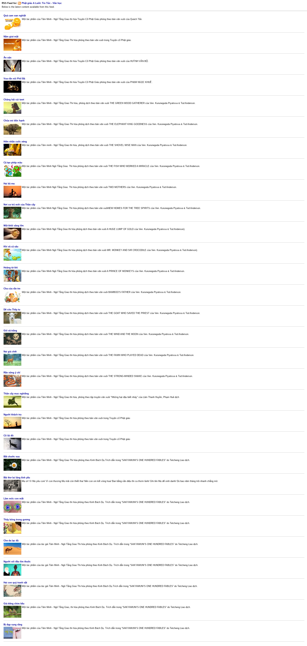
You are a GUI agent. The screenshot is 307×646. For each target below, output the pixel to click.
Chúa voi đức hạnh (14, 120)
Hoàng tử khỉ (11, 267)
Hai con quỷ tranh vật (15, 582)
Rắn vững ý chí (12, 372)
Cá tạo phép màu (13, 162)
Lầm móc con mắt (13, 498)
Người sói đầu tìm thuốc (17, 561)
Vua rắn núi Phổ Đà (14, 78)
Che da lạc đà (11, 540)
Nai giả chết (10, 351)
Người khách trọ (12, 414)
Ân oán (7, 57)
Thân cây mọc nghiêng (16, 393)
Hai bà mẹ (9, 183)
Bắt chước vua (12, 456)
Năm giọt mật (11, 36)
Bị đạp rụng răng (13, 624)
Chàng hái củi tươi (14, 99)
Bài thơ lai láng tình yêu (17, 477)
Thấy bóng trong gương (17, 519)
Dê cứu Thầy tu (12, 309)
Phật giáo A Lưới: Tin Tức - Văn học (42, 3)
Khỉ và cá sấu (11, 246)
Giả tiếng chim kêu (14, 603)
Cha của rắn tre (12, 288)
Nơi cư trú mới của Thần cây (19, 204)
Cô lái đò (9, 435)
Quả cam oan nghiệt (15, 15)
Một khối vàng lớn (14, 225)
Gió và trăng (10, 330)
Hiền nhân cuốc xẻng (15, 141)
